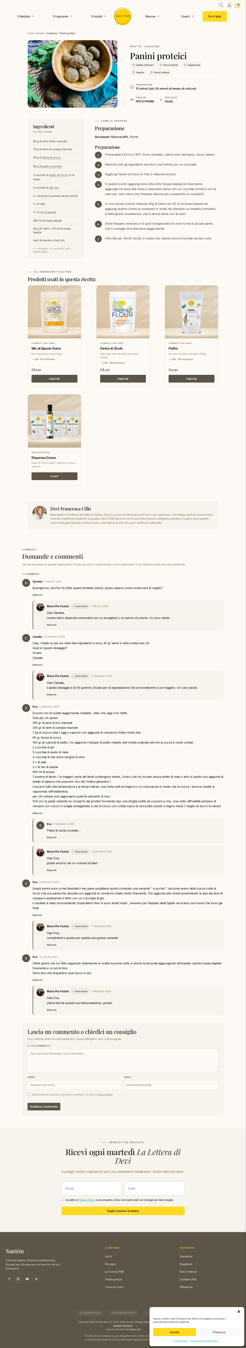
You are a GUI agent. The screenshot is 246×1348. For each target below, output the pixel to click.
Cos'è (108, 1256)
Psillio (173, 348)
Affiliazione (186, 1287)
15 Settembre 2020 (54, 636)
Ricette (40, 33)
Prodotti (96, 16)
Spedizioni (186, 1256)
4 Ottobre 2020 (52, 581)
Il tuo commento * (40, 1045)
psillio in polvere (52, 166)
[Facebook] (9, 1279)
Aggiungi (54, 378)
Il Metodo (23, 16)
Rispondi (37, 595)
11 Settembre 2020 (63, 824)
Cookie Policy (181, 1341)
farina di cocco (51, 157)
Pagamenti (186, 1264)
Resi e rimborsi (188, 1271)
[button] (239, 1311)
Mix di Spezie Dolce (46, 348)
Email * (128, 1077)
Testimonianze (113, 1279)
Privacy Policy (105, 1094)
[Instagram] (18, 1279)
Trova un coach (114, 1287)
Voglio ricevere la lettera (123, 1211)
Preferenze (219, 1332)
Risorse (150, 16)
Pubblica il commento (44, 1106)
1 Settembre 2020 (101, 991)
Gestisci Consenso (123, 1326)
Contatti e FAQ (188, 1279)
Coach (185, 16)
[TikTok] (36, 1279)
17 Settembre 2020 (101, 676)
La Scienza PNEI (114, 1271)
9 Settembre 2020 (49, 706)
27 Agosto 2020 (48, 957)
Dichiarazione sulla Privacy (204, 1341)
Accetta (174, 1332)
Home (31, 33)
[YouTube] (27, 1279)
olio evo (54, 187)
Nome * (32, 1077)
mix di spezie (48, 212)
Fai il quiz (214, 16)
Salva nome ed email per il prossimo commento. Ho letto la (72, 1094)
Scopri (54, 476)
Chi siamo (110, 1264)
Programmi (60, 16)
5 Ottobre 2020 (99, 606)
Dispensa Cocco (44, 458)
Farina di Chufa (111, 348)
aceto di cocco (58, 175)
